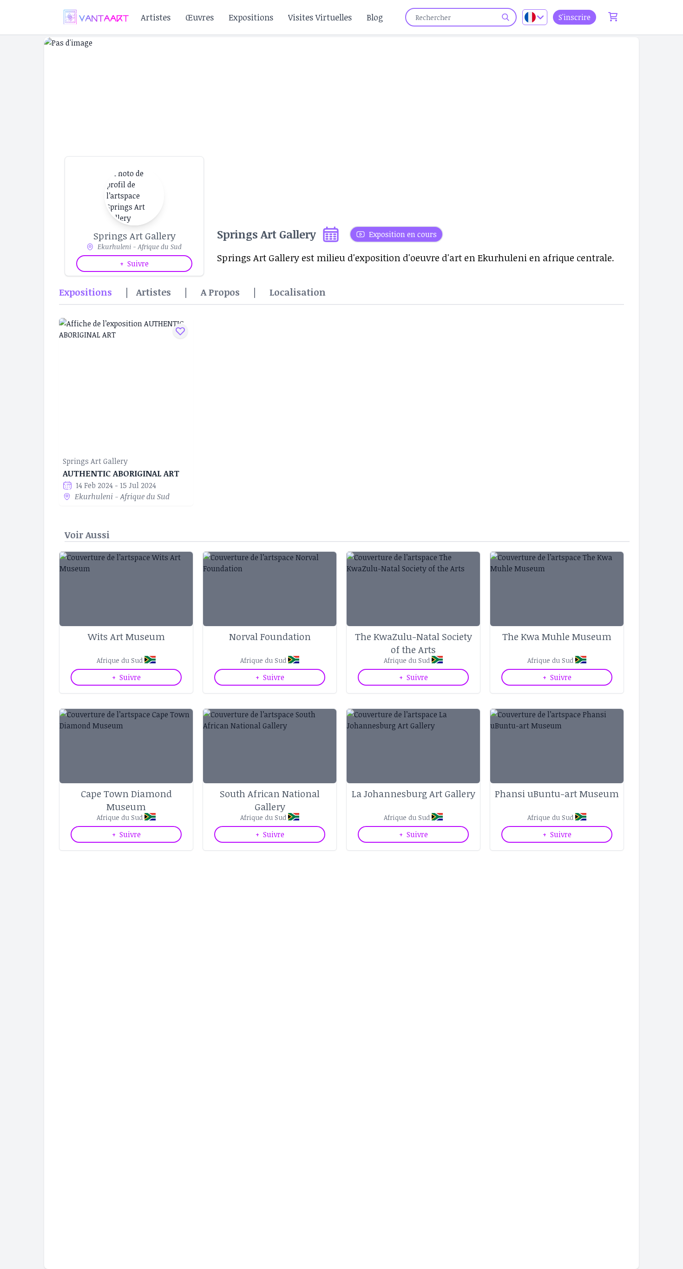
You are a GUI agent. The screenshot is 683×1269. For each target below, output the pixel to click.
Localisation (297, 291)
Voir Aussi (87, 534)
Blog (375, 17)
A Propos (220, 291)
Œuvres (199, 17)
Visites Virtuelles (320, 17)
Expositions (251, 17)
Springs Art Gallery (95, 461)
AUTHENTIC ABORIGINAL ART (121, 473)
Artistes (156, 17)
